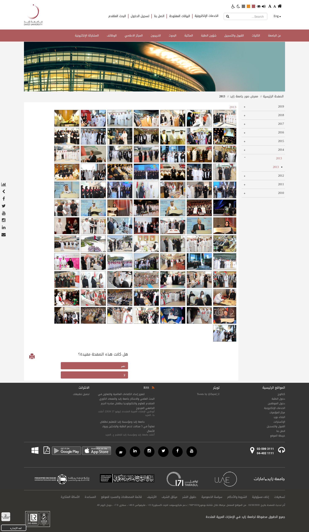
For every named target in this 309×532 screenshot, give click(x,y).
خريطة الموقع (277, 435)
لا (124, 375)
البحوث (172, 35)
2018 (281, 115)
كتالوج (281, 394)
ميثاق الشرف (169, 497)
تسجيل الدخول (140, 16)
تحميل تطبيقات (81, 394)
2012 (281, 175)
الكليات (256, 35)
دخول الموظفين (276, 403)
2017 (281, 124)
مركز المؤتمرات (277, 412)
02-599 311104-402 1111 (265, 450)
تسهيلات (279, 497)
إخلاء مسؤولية (260, 497)
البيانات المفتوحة (179, 16)
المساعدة (90, 497)
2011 (281, 184)
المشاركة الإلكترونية (87, 35)
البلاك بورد (279, 417)
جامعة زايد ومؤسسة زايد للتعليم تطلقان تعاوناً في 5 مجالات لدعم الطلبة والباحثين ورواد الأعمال (127, 426)
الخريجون (156, 35)
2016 (281, 132)
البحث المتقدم (117, 16)
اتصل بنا (159, 16)
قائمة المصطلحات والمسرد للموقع (121, 497)
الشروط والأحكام (237, 497)
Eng (276, 16)
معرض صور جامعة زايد (244, 96)
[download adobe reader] (44, 450)
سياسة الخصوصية (211, 497)
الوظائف (112, 35)
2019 (281, 106)
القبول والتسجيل (234, 35)
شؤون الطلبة (208, 35)
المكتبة (188, 35)
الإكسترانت (279, 421)
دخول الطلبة (278, 398)
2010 (281, 193)
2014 (281, 150)
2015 (281, 141)
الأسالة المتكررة (70, 497)
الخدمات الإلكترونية (206, 16)
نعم (123, 366)
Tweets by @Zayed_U (208, 394)
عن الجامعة (274, 35)
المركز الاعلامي (134, 35)
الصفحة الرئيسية (273, 96)
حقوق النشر (189, 497)
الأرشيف (152, 497)
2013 (279, 158)
